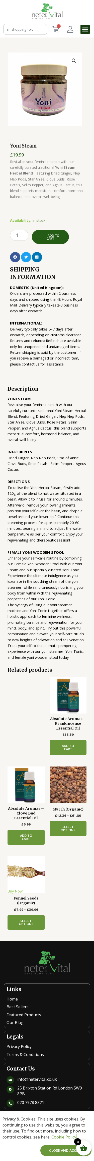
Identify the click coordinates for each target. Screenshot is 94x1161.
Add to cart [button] (68, 747)
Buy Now (15, 891)
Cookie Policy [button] (63, 1137)
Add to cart (53, 237)
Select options (68, 828)
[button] (85, 29)
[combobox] (25, 29)
